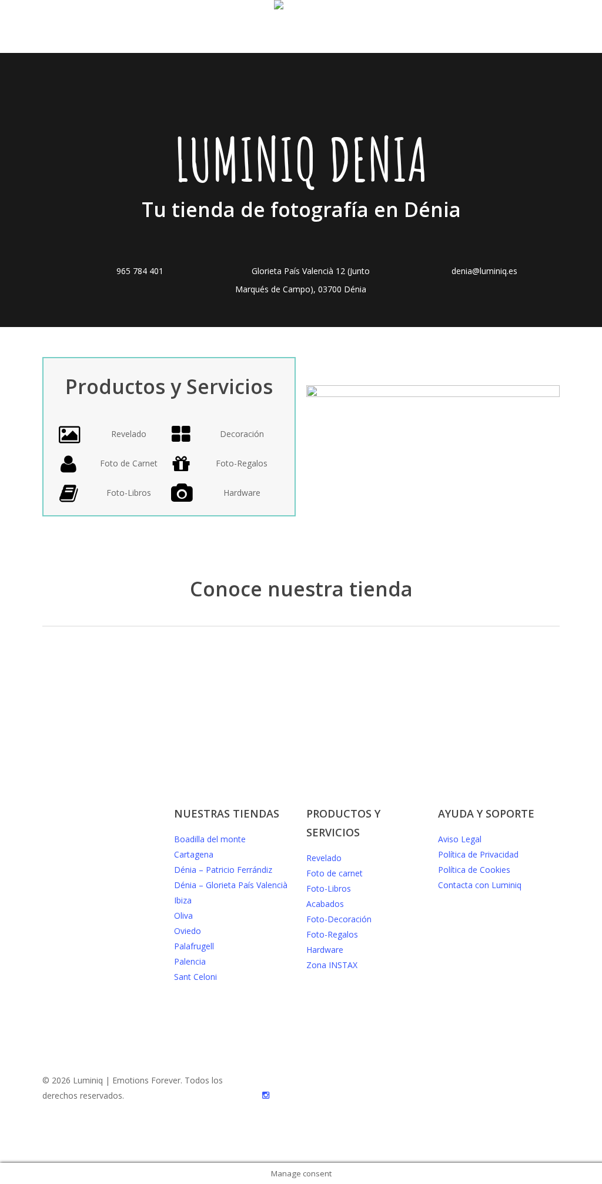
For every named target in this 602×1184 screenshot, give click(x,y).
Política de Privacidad (478, 854)
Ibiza (183, 900)
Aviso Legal (459, 839)
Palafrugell (194, 946)
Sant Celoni (195, 976)
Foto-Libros (328, 888)
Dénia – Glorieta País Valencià (230, 884)
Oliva (183, 915)
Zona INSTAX (331, 964)
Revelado (324, 857)
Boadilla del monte (210, 839)
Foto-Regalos (332, 934)
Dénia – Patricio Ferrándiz (223, 869)
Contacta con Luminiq (479, 884)
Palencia (190, 961)
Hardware (324, 949)
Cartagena (193, 854)
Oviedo (187, 930)
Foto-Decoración (339, 919)
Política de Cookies (474, 869)
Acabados (325, 903)
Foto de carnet (334, 873)
